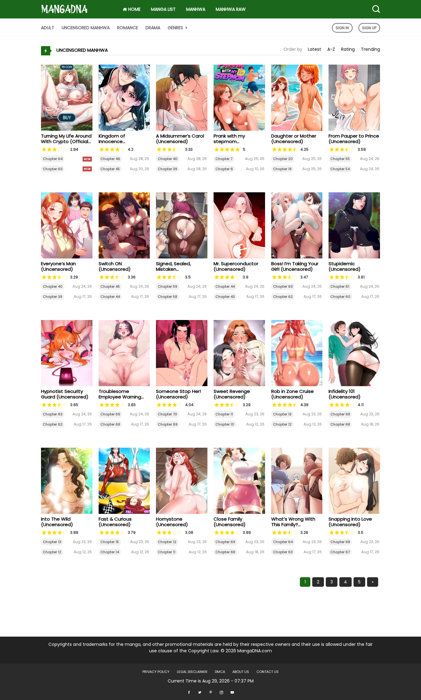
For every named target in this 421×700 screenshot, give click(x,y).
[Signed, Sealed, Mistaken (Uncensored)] (181, 225)
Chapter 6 (224, 168)
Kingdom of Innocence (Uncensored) (115, 141)
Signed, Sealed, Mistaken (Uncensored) (173, 269)
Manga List (163, 9)
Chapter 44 (110, 296)
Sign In (342, 27)
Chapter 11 (224, 414)
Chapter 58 (167, 296)
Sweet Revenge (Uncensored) (232, 394)
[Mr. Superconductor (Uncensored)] (239, 225)
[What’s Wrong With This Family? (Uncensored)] (297, 480)
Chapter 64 (53, 158)
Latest (314, 49)
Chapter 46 (110, 158)
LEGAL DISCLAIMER (192, 671)
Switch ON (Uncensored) (115, 266)
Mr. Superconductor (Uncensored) (236, 266)
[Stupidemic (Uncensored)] (354, 225)
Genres (176, 28)
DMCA (220, 671)
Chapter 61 (339, 286)
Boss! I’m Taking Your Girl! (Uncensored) (294, 266)
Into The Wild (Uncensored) (57, 522)
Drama (152, 28)
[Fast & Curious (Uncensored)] (124, 480)
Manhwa (195, 9)
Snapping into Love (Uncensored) (350, 522)
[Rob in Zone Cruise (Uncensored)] (297, 353)
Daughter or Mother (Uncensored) (293, 139)
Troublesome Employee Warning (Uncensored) (120, 397)
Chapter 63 (53, 168)
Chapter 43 (225, 296)
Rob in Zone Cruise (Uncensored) (292, 394)
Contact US (267, 671)
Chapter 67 (340, 552)
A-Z (331, 49)
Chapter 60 (340, 296)
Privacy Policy (156, 671)
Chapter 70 (167, 414)
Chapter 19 (282, 168)
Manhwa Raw (231, 9)
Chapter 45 (110, 168)
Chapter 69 (110, 414)
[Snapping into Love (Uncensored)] (354, 480)
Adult (47, 28)
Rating (348, 49)
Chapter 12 (282, 424)
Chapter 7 (223, 158)
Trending (370, 49)
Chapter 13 (282, 414)
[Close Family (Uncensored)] (239, 480)
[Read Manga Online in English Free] (64, 6)
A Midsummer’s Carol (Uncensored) (180, 139)
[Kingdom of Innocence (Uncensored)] (124, 97)
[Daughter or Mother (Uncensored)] (297, 97)
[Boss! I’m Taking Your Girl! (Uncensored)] (297, 225)
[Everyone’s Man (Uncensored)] (66, 225)
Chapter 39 (167, 168)
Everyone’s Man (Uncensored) (58, 266)
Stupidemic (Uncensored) (345, 266)
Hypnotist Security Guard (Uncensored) (64, 394)
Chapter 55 (340, 158)
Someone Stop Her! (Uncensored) (178, 394)
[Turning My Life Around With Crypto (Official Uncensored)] (66, 97)
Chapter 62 (283, 296)
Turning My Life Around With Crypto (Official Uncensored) (66, 141)
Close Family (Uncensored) (230, 522)
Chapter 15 (109, 541)
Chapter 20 (283, 158)
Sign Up (369, 27)
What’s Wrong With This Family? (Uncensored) (293, 524)
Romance (127, 28)
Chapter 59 (167, 286)
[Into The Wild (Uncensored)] (66, 480)
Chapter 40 (168, 158)
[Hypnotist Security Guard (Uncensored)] (66, 353)
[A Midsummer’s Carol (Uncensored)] (181, 97)
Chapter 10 (224, 424)
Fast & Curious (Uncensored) (115, 522)
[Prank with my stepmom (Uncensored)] (239, 97)
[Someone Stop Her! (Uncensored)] (181, 353)
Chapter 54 (340, 168)
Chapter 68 (110, 424)
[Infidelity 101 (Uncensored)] (354, 353)
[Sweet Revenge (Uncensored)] (239, 353)
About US (240, 671)
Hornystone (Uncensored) (172, 522)
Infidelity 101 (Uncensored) (345, 394)
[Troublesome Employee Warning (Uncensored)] (124, 353)
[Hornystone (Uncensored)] (181, 480)
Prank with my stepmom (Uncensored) (230, 141)
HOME (134, 9)
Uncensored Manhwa (86, 28)
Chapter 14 (109, 552)
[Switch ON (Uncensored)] (124, 225)
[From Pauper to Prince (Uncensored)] (354, 97)
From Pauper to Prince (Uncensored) (354, 139)
